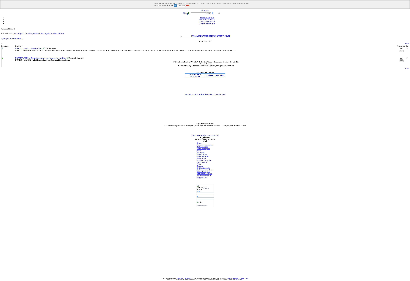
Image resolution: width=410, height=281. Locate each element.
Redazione (229, 278)
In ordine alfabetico (57, 33)
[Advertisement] (205, 27)
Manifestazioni (202, 154)
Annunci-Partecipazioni (207, 21)
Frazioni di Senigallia (204, 160)
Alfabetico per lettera (32, 33)
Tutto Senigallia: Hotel (204, 170)
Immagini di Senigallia (207, 23)
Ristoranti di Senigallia (204, 174)
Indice (407, 44)
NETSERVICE (239, 279)
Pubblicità (241, 278)
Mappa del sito (202, 177)
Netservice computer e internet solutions (28, 48)
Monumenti (201, 152)
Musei (199, 151)
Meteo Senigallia (202, 147)
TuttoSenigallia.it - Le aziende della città (205, 135)
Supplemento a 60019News (183, 278)
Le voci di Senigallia (207, 18)
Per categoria (45, 33)
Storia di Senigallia (203, 149)
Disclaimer (235, 278)
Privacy (246, 278)
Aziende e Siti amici (204, 176)
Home (199, 143)
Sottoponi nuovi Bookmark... (13, 39)
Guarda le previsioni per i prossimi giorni (205, 94)
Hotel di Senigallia (203, 168)
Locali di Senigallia (203, 172)
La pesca (200, 166)
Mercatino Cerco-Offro (207, 20)
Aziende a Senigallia (202, 205)
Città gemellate (202, 162)
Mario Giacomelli (203, 156)
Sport (199, 164)
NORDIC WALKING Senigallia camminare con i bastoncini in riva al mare (41, 58)
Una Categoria (18, 33)
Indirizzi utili (201, 158)
